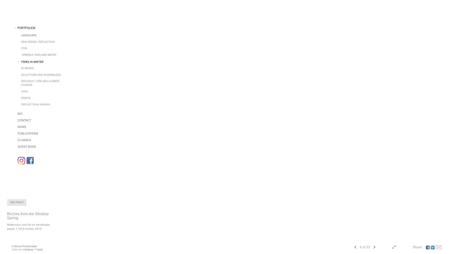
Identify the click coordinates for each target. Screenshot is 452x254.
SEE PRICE (17, 202)
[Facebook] (30, 160)
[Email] (438, 247)
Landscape (28, 35)
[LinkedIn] (433, 247)
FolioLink (16, 249)
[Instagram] (21, 160)
